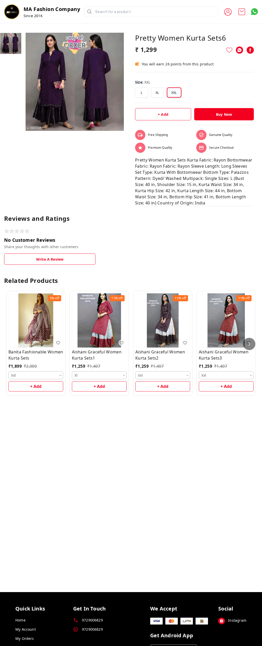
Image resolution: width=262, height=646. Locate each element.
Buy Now (224, 114)
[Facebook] (250, 50)
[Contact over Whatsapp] (254, 11)
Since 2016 (33, 15)
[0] (242, 12)
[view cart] (242, 12)
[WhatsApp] (239, 50)
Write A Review (49, 259)
